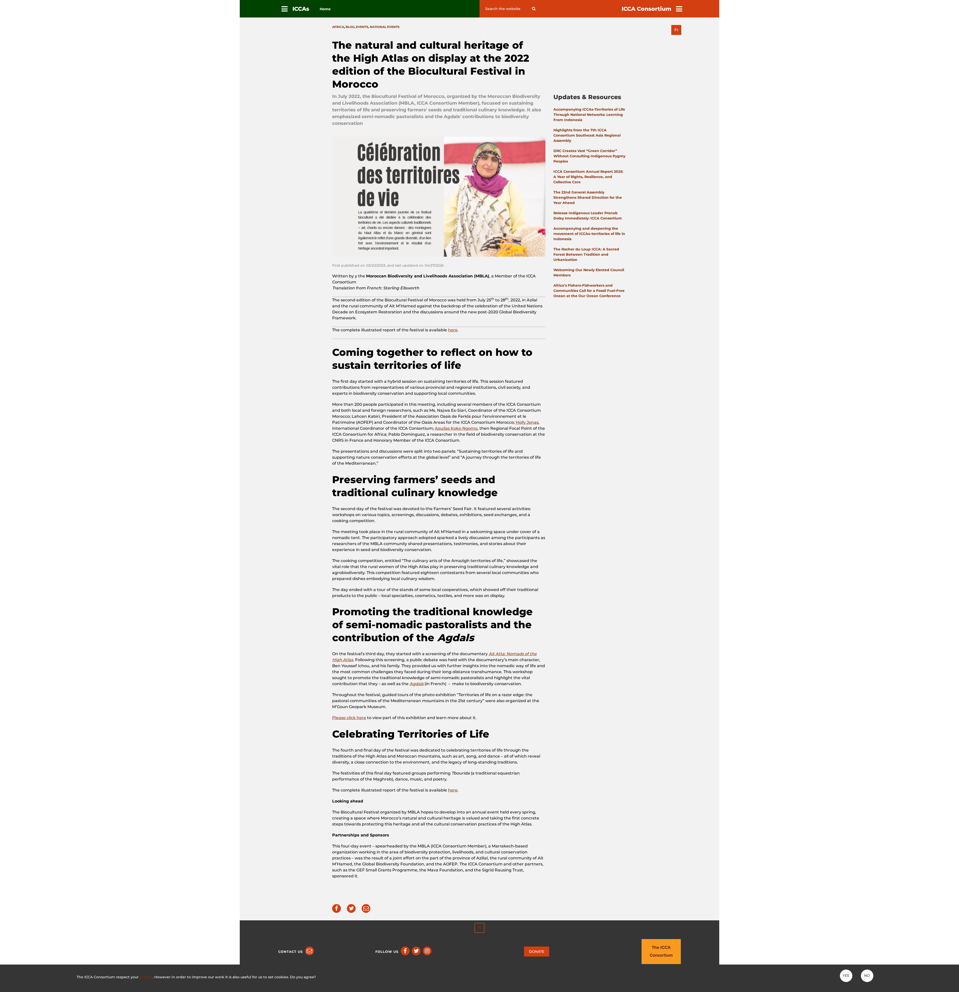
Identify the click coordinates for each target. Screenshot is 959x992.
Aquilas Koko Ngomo (456, 428)
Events (362, 27)
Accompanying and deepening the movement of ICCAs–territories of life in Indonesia (589, 233)
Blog (350, 27)
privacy (146, 977)
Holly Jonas (527, 422)
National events (385, 27)
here (453, 330)
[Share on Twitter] (351, 908)
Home (325, 9)
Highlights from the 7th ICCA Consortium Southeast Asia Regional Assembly (587, 135)
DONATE (536, 951)
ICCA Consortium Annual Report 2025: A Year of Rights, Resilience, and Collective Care (588, 176)
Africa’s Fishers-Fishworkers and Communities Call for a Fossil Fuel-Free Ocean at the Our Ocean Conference (589, 290)
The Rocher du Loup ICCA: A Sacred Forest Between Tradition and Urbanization (586, 254)
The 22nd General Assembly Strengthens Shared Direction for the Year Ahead (587, 197)
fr (676, 29)
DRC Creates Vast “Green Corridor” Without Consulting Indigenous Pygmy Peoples (589, 156)
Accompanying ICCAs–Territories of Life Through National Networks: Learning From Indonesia (589, 114)
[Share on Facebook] (336, 908)
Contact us (290, 952)
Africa (338, 27)
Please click (344, 717)
